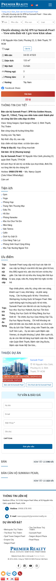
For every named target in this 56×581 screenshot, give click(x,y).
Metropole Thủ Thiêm (13, 529)
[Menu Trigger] (50, 5)
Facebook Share (12, 88)
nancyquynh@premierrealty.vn (32, 516)
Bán (4, 461)
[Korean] (12, 578)
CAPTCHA (8, 438)
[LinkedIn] (25, 565)
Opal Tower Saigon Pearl (14, 536)
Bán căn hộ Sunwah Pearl (20, 473)
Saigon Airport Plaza (38, 536)
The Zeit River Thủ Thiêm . (37, 529)
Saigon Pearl (9, 543)
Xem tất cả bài (44, 462)
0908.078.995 (25, 508)
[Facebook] (19, 565)
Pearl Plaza (34, 540)
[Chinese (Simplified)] (3, 578)
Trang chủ (5, 12)
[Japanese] (7, 578)
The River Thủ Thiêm (13, 533)
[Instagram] (37, 565)
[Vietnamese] (17, 578)
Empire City (9, 540)
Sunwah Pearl (35, 533)
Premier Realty (14, 5)
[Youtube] (31, 565)
